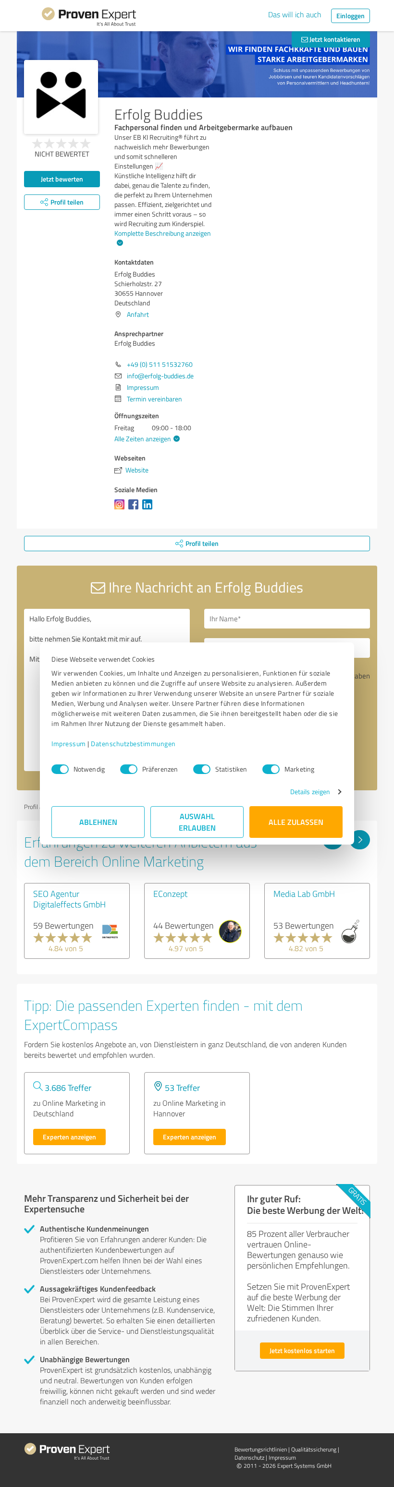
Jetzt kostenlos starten (302, 1350)
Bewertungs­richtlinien (260, 1449)
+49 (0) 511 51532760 (160, 364)
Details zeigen (310, 791)
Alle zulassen (296, 821)
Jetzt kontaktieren (334, 39)
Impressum (68, 743)
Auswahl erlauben (197, 821)
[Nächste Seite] (359, 839)
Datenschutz (249, 1457)
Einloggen (350, 15)
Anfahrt (138, 314)
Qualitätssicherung (313, 1449)
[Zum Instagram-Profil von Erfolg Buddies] (121, 509)
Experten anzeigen (69, 1136)
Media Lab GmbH (304, 893)
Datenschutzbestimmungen (133, 743)
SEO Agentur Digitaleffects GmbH (69, 899)
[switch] (128, 769)
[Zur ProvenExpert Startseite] (89, 18)
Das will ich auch (294, 14)
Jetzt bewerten (62, 178)
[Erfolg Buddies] (61, 97)
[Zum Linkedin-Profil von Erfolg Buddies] (149, 509)
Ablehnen (98, 821)
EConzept (170, 893)
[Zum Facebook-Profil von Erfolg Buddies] (135, 509)
